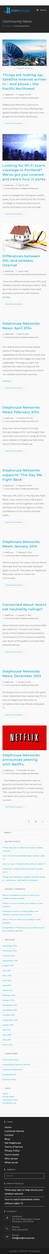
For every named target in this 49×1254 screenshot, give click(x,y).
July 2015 (6, 970)
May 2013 (6, 1040)
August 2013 (8, 1025)
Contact (8, 1135)
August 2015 (8, 965)
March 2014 (7, 990)
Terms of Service (13, 1147)
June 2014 (6, 980)
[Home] (3, 26)
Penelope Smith (9, 911)
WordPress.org (9, 1103)
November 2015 (9, 951)
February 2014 (8, 995)
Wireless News (9, 1079)
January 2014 (8, 1000)
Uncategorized (9, 1074)
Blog (7, 1139)
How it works (11, 1154)
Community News (12, 98)
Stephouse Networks (30, 98)
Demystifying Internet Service (33, 274)
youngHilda (7, 928)
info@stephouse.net (23, 1238)
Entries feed (8, 1096)
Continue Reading (14, 123)
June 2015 (6, 975)
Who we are (11, 1158)
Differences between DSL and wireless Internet (21, 260)
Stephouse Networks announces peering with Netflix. (21, 759)
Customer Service (14, 1131)
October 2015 (8, 956)
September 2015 (10, 961)
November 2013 (9, 1010)
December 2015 (9, 946)
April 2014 (6, 985)
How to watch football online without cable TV (24, 864)
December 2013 (9, 1005)
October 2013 (8, 1015)
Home (7, 1127)
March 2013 (7, 1045)
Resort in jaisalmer (10, 895)
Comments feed (9, 1100)
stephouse (9, 95)
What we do (11, 1162)
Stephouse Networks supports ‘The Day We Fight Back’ (22, 474)
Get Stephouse (12, 1143)
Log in (5, 1093)
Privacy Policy (12, 1150)
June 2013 (6, 1035)
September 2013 (10, 1020)
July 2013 (6, 1030)
